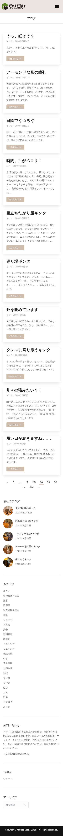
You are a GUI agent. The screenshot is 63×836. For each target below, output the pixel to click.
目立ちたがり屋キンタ (26, 213)
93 (34, 482)
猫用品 (6, 605)
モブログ (7, 702)
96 (55, 482)
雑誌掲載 (7, 653)
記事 (5, 600)
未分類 (6, 706)
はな (8, 166)
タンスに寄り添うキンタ (28, 350)
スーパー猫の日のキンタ (27, 546)
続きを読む (13, 58)
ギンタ (9, 77)
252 (31, 486)
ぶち (5, 692)
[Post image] (8, 511)
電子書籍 (7, 663)
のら (5, 658)
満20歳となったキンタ (26, 520)
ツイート (7, 778)
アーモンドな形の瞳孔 (26, 72)
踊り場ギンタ (18, 261)
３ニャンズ (9, 644)
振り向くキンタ (23, 559)
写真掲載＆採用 (11, 610)
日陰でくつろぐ (20, 120)
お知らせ (7, 668)
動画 (5, 697)
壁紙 (5, 615)
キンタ (9, 41)
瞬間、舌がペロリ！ (24, 161)
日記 (5, 673)
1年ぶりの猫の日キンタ (27, 533)
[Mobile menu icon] (57, 6)
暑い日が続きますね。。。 (30, 438)
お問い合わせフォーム (17, 753)
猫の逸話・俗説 (11, 595)
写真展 (6, 624)
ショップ (7, 620)
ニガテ (6, 591)
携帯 (5, 629)
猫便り (6, 639)
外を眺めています (22, 309)
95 (48, 482)
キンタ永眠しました (25, 508)
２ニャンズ (9, 649)
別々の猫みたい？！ (24, 390)
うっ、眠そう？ (20, 36)
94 (41, 482)
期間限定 (7, 634)
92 (27, 482)
